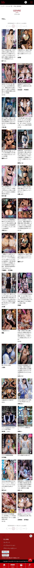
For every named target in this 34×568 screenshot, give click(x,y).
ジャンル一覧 (9, 6)
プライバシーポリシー (10, 548)
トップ (2, 6)
